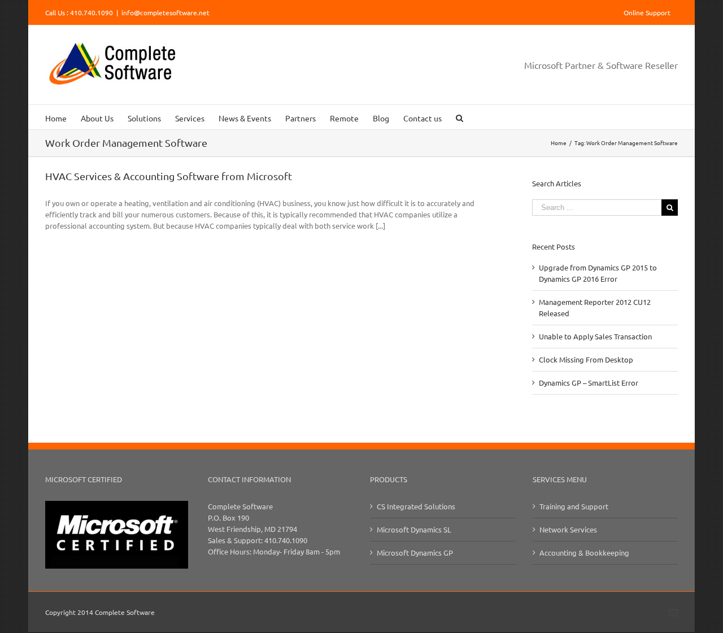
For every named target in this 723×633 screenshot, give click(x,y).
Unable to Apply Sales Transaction (595, 336)
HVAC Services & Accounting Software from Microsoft (168, 176)
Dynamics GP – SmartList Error (588, 382)
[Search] (459, 117)
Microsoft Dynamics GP (415, 552)
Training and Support (573, 506)
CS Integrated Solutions (416, 506)
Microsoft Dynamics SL (414, 529)
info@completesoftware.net (165, 12)
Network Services (568, 529)
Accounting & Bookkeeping (584, 552)
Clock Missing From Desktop (586, 359)
